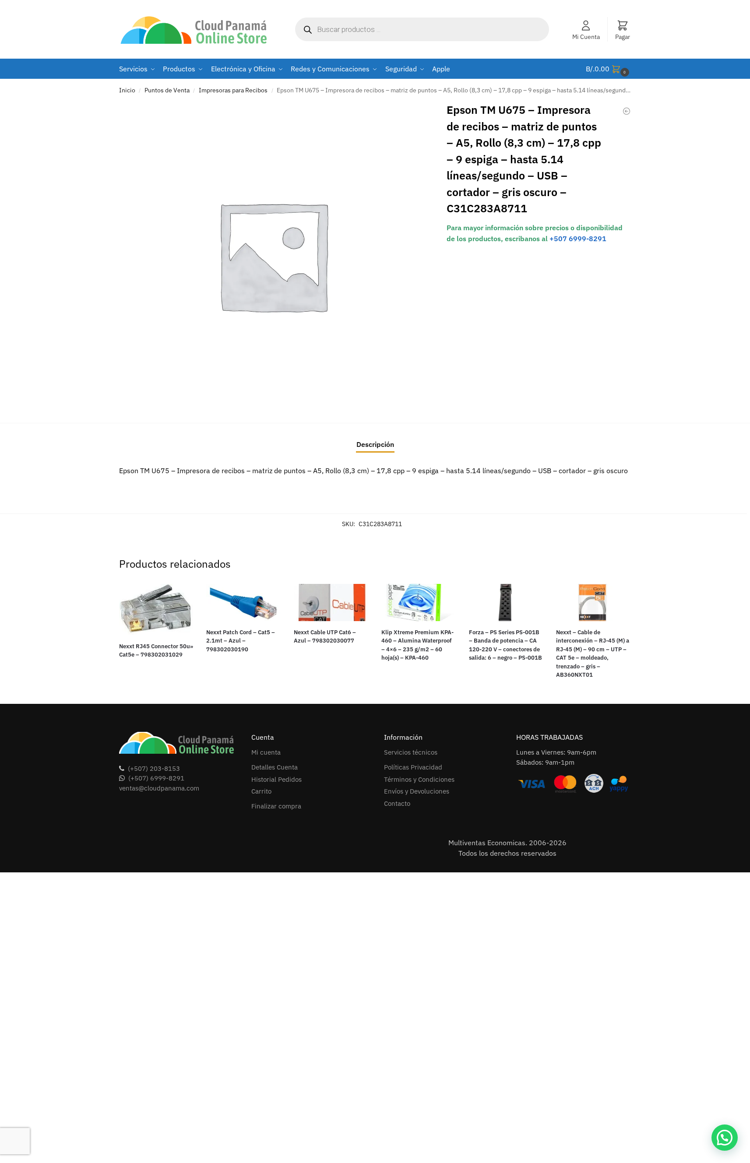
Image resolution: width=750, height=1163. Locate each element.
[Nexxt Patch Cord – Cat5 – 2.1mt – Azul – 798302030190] (243, 602)
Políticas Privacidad (413, 767)
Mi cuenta (266, 752)
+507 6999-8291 (577, 238)
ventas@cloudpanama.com (159, 788)
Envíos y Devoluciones (416, 791)
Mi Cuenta (586, 37)
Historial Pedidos (276, 779)
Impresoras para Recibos (233, 90)
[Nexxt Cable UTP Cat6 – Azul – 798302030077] (331, 602)
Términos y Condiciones (419, 779)
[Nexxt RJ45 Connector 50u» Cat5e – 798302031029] (156, 609)
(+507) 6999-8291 (156, 778)
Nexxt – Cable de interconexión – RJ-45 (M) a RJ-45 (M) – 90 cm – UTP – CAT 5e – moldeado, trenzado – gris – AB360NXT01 (592, 654)
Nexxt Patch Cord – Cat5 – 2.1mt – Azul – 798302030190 (240, 641)
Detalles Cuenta (274, 767)
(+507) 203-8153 (154, 768)
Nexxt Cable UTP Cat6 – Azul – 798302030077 (325, 637)
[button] (608, 69)
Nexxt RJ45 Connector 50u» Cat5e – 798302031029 (156, 651)
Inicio (127, 90)
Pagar (622, 37)
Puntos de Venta (167, 90)
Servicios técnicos (410, 752)
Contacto (397, 803)
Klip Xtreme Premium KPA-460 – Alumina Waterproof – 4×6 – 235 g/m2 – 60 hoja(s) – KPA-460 (417, 645)
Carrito (261, 791)
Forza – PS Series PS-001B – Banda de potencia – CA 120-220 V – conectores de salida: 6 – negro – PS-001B (505, 645)
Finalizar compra (276, 806)
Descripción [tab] (375, 444)
